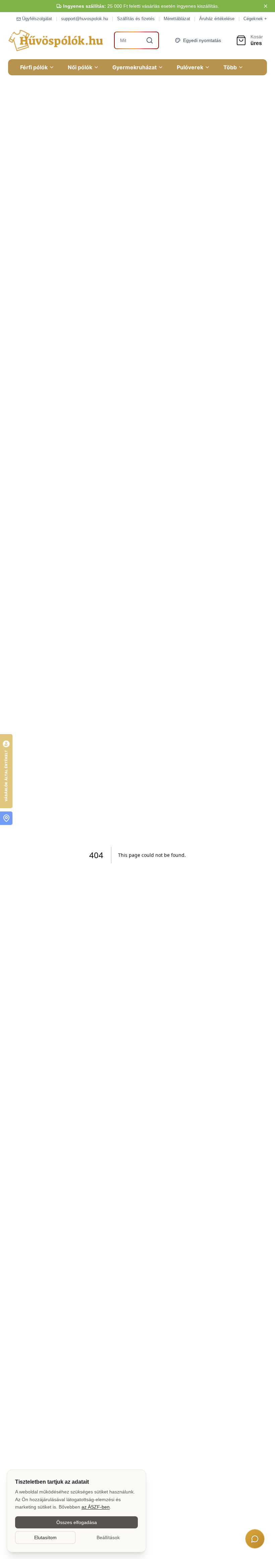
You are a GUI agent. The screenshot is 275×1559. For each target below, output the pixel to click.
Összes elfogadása (76, 1522)
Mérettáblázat (177, 18)
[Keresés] (149, 40)
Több (230, 67)
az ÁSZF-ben (95, 1507)
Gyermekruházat (134, 67)
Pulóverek (190, 67)
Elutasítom (45, 1537)
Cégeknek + (255, 18)
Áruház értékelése (216, 18)
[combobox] (136, 40)
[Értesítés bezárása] (266, 6)
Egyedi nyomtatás (202, 40)
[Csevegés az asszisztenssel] (254, 1538)
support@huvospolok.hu (84, 18)
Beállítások (108, 1537)
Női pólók (80, 67)
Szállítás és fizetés (136, 18)
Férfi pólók (34, 67)
